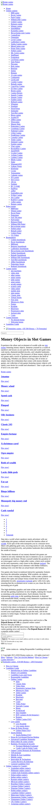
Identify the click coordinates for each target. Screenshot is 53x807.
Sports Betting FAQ (23, 735)
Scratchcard (20, 710)
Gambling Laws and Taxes (21, 675)
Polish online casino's (19, 790)
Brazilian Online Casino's (21, 784)
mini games (15, 293)
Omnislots (15, 37)
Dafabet (14, 184)
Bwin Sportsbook (18, 242)
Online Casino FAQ (23, 719)
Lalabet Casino (17, 157)
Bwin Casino (16, 15)
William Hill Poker (18, 224)
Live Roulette (21, 724)
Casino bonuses (12, 317)
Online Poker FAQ (23, 730)
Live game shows (22, 726)
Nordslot (14, 106)
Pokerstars (15, 215)
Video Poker (21, 704)
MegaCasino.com (18, 46)
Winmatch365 (16, 164)
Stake (13, 162)
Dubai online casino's (19, 775)
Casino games (11, 269)
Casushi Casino (17, 137)
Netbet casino (16, 51)
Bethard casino (16, 102)
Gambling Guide (12, 324)
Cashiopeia (15, 77)
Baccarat (19, 699)
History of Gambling (19, 673)
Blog (3, 657)
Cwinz (13, 171)
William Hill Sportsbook (20, 257)
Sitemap (9, 657)
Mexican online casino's (20, 782)
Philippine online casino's (21, 770)
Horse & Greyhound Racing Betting (25, 737)
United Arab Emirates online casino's (25, 773)
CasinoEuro (15, 35)
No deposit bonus (18, 320)
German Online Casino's (20, 786)
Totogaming (15, 173)
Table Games (21, 693)
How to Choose (41, 657)
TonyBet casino (17, 113)
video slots (15, 273)
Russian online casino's (20, 779)
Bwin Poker (15, 213)
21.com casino (16, 75)
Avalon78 (14, 117)
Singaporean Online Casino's (22, 797)
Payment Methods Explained (27, 746)
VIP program (16, 753)
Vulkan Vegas (16, 166)
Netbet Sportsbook (18, 253)
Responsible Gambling (20, 677)
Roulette (14, 306)
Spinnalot (14, 111)
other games (15, 275)
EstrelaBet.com (17, 193)
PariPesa (14, 189)
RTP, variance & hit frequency (27, 715)
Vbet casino (15, 146)
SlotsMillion (15, 28)
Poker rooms (11, 206)
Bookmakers (11, 237)
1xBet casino (16, 202)
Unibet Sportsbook (18, 240)
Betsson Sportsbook (18, 246)
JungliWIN (15, 151)
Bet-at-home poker (18, 226)
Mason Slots (15, 124)
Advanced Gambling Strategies (23, 739)
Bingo (18, 708)
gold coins (15, 596)
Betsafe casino (16, 84)
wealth (3, 544)
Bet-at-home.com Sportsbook (22, 251)
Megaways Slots (17, 302)
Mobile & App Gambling (20, 755)
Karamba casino (17, 31)
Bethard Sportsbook (18, 266)
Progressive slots (17, 311)
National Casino (17, 131)
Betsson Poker (16, 222)
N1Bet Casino (16, 195)
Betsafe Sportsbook (18, 255)
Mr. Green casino (17, 53)
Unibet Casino (16, 22)
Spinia (13, 71)
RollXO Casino (17, 200)
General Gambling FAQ (20, 764)
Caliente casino (17, 175)
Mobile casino (16, 757)
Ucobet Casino (16, 153)
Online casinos (11, 11)
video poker (15, 289)
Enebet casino (16, 144)
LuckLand (15, 80)
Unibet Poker (16, 233)
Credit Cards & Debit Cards (26, 748)
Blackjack (15, 309)
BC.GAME (15, 186)
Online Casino (16, 679)
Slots (18, 682)
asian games (15, 282)
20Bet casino (16, 120)
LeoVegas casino (17, 60)
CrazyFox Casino (18, 86)
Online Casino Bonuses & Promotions (26, 750)
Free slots (14, 300)
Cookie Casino (16, 82)
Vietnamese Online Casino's (22, 799)
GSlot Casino (16, 133)
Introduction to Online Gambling (23, 670)
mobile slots (15, 291)
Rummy (19, 717)
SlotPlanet (15, 55)
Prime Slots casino (18, 48)
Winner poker (16, 211)
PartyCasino (15, 17)
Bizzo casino (16, 115)
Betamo (14, 73)
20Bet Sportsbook (18, 262)
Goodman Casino (18, 128)
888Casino (15, 13)
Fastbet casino (16, 100)
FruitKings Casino (18, 135)
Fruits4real (15, 57)
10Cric (13, 182)
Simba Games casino (19, 44)
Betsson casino (16, 24)
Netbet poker (16, 229)
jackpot (43, 563)
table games (15, 280)
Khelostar (14, 169)
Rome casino (6, 372)
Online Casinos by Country (16, 766)
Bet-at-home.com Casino (20, 33)
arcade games (16, 284)
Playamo (14, 64)
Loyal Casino (16, 40)
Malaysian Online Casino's (21, 795)
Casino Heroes (16, 93)
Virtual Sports (16, 297)
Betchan (14, 68)
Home (8, 8)
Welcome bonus (17, 322)
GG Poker (15, 235)
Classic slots (15, 295)
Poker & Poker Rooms (19, 728)
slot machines (16, 271)
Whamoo (14, 104)
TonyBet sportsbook (19, 260)
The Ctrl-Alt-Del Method (24, 657)
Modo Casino (16, 160)
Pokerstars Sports (17, 264)
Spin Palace (15, 62)
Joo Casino (15, 197)
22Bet (13, 191)
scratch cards (16, 286)
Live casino (15, 722)
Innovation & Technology (21, 759)
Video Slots (20, 686)
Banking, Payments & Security (23, 744)
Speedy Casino (17, 95)
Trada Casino (16, 140)
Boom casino (16, 91)
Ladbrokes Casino (18, 42)
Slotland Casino (17, 142)
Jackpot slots (16, 313)
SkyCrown (15, 180)
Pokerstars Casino (18, 126)
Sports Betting (16, 733)
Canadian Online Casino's (21, 793)
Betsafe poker (16, 231)
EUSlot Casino (17, 88)
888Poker (14, 209)
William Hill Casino (18, 20)
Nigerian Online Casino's (20, 788)
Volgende (9, 535)
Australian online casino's (21, 768)
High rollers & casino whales (22, 742)
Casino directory (7, 660)
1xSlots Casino (17, 155)
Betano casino (16, 204)
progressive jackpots (25, 581)
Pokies (13, 304)
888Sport (14, 244)
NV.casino (15, 177)
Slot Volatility (21, 713)
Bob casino (15, 66)
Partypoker (15, 220)
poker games (16, 277)
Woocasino (15, 122)
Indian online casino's (19, 777)
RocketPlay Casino (18, 148)
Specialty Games (22, 706)
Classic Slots (21, 684)
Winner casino (16, 26)
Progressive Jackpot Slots (25, 688)
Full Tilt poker (16, 217)
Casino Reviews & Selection (22, 762)
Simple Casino (16, 97)
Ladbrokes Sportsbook (19, 249)
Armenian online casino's (20, 804)
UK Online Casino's (19, 802)
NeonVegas (15, 108)
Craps (13, 315)
